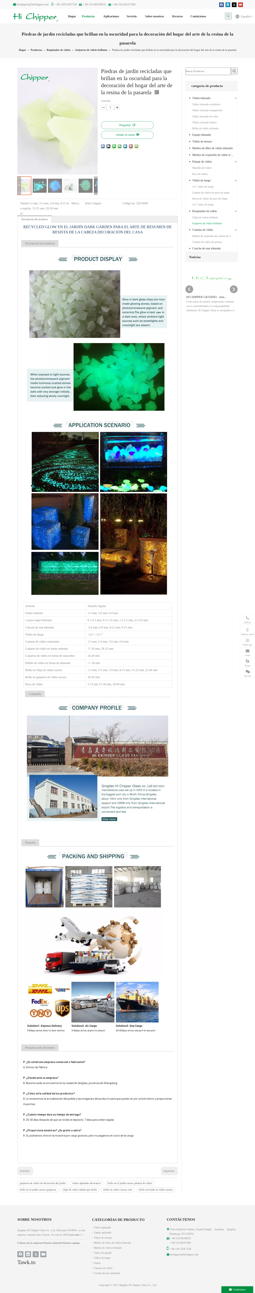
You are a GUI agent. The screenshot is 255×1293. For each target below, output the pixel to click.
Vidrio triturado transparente (207, 110)
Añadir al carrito (125, 134)
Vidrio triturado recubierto (206, 104)
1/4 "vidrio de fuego (203, 204)
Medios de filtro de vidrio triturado (212, 148)
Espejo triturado (201, 134)
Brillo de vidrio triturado (205, 128)
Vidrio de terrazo (202, 141)
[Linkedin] (228, 4)
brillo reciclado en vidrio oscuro (156, 1189)
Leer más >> (76, 1234)
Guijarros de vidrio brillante (207, 223)
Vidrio (97, 1263)
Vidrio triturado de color (205, 116)
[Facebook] (221, 4)
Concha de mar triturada (206, 248)
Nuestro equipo (71, 1243)
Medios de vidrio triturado (108, 1247)
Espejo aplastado (102, 1232)
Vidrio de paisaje (103, 1252)
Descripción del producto (34, 219)
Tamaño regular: (24, 208)
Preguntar (125, 125)
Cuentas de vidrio (202, 229)
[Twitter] (234, 4)
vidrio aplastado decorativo (86, 1183)
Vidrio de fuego (201, 180)
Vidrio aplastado (102, 1227)
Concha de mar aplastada (107, 1273)
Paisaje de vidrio (202, 161)
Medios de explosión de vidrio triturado (214, 154)
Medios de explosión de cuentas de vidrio (214, 236)
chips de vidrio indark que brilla (80, 1189)
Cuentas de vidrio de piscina (207, 242)
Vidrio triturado (201, 98)
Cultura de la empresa (30, 1243)
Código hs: (128, 203)
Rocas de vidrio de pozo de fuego (210, 198)
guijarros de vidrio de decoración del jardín (43, 1183)
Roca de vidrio (200, 174)
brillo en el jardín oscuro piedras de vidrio (130, 1183)
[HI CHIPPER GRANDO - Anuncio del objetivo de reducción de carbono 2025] (211, 291)
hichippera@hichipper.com (33, 4)
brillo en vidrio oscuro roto (117, 1189)
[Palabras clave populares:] (228, 16)
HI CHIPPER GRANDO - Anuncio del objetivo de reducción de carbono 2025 (207, 297)
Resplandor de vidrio (204, 211)
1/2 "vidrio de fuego (203, 186)
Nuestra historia (52, 1243)
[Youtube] (240, 4)
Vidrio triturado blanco (204, 122)
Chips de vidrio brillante (205, 217)
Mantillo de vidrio (202, 168)
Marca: (75, 203)
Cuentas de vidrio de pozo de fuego (211, 192)
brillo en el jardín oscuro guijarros (38, 1189)
